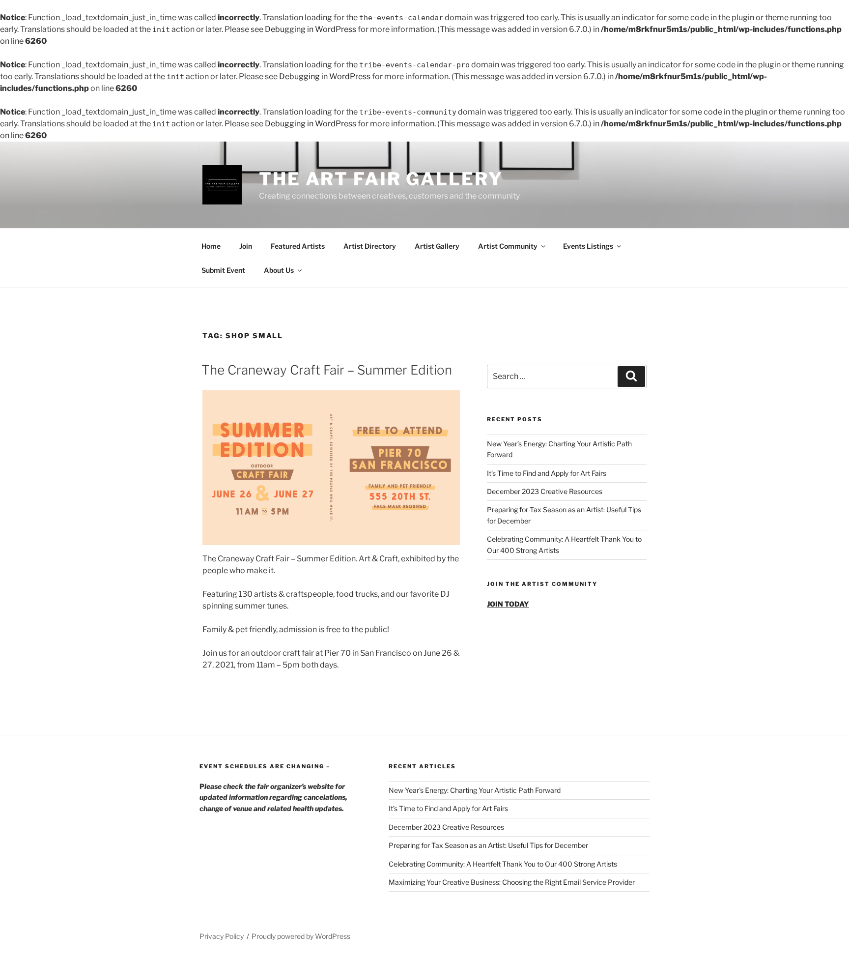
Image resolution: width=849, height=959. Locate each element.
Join (245, 246)
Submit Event (223, 270)
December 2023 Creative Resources (544, 491)
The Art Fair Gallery (381, 179)
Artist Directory (369, 246)
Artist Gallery (437, 246)
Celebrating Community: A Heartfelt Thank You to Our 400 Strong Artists (503, 864)
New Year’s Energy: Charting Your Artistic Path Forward (475, 790)
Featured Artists (298, 246)
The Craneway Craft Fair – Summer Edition (326, 370)
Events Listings (588, 246)
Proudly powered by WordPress (301, 936)
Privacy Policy (221, 936)
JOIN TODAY (508, 604)
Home (211, 246)
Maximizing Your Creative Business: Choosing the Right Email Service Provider (512, 882)
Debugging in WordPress (310, 29)
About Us (279, 270)
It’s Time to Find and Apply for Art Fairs (546, 473)
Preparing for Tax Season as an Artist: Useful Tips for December (488, 845)
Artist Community (508, 246)
